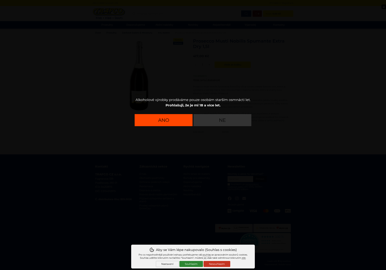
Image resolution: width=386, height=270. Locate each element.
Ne (222, 120)
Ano (163, 120)
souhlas (206, 254)
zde (244, 258)
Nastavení (167, 264)
